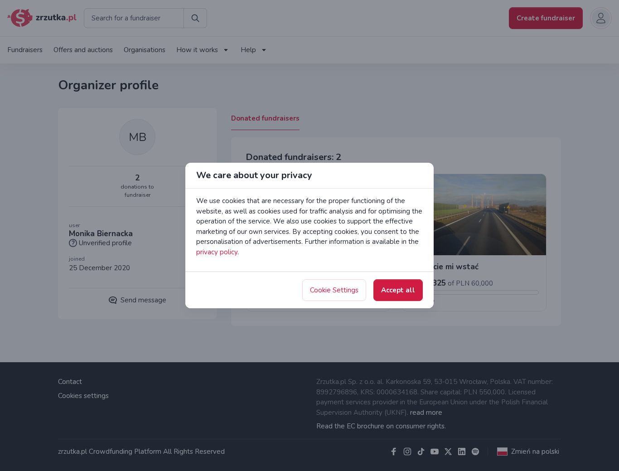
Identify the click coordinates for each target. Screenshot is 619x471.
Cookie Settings (334, 290)
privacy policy (216, 252)
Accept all (398, 290)
